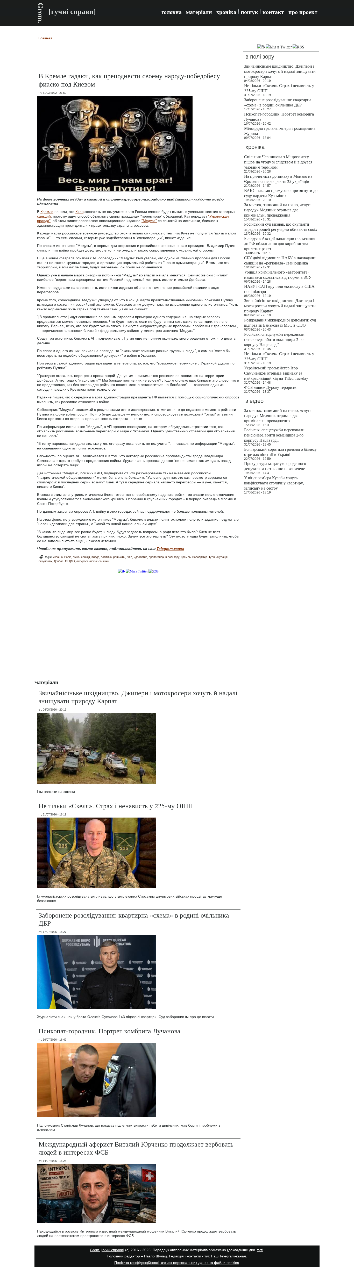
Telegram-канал (233, 1256)
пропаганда (156, 557)
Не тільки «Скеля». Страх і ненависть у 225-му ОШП (116, 805)
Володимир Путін (203, 557)
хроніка (226, 12)
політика (106, 557)
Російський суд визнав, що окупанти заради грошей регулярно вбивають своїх (280, 226)
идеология (140, 557)
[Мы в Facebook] (261, 46)
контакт (273, 12)
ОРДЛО (70, 561)
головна (171, 12)
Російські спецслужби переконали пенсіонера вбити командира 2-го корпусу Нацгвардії (274, 339)
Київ (129, 557)
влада (95, 557)
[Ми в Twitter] (137, 571)
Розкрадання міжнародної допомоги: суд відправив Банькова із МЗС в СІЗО (280, 322)
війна (76, 557)
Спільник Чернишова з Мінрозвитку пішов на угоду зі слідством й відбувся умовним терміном (278, 162)
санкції (85, 557)
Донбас (58, 561)
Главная (45, 38)
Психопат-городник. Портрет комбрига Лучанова (109, 1030)
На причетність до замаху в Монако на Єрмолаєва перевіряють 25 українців (278, 178)
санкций (44, 216)
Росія (67, 557)
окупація (222, 557)
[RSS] (153, 571)
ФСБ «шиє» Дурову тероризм (270, 387)
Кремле (46, 212)
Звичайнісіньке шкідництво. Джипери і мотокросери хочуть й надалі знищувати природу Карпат (138, 696)
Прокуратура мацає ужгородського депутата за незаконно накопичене (275, 466)
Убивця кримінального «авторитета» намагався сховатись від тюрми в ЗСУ (277, 274)
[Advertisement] (138, 56)
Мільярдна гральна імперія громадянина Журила (279, 130)
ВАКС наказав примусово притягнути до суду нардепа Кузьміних (280, 193)
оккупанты (45, 561)
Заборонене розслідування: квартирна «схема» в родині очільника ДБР (134, 919)
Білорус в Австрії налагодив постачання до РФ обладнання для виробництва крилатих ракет (279, 243)
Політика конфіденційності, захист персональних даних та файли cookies (176, 1263)
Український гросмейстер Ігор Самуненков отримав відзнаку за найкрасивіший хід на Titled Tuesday (276, 373)
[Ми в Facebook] (121, 571)
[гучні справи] (112, 1250)
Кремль (186, 557)
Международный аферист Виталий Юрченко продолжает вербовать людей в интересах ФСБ (136, 1148)
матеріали (199, 12)
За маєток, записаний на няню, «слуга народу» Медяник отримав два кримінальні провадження (277, 210)
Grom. (41, 13)
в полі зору (172, 557)
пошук (249, 12)
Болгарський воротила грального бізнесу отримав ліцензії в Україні (280, 451)
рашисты (119, 557)
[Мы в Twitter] (279, 46)
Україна (58, 557)
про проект (302, 12)
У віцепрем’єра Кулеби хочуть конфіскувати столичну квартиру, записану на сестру (274, 483)
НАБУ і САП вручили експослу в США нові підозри (279, 288)
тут (259, 1250)
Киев (79, 212)
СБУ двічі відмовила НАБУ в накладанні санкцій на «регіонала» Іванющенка (280, 260)
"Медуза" (149, 221)
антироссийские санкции (92, 561)
